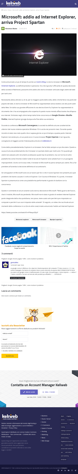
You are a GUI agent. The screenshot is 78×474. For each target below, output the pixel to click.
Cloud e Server (46, 419)
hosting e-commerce (66, 430)
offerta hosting (64, 438)
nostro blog (41, 82)
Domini (44, 422)
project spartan (56, 219)
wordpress (63, 459)
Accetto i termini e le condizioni (12, 351)
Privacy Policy (14, 348)
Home (5, 10)
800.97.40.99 (30, 392)
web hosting (68, 452)
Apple (62, 416)
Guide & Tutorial (47, 428)
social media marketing (67, 448)
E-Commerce (46, 425)
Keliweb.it (30, 426)
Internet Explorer (8, 86)
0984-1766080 (49, 392)
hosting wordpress (65, 434)
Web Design (45, 441)
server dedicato (69, 445)
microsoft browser (39, 219)
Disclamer (4, 428)
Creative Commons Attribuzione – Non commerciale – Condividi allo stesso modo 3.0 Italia (18, 434)
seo (62, 445)
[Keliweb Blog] (13, 3)
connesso (12, 296)
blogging (69, 416)
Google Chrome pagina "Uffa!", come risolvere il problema (25, 259)
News (9, 10)
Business (44, 416)
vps (62, 452)
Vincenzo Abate (11, 29)
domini (63, 420)
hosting (63, 427)
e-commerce (70, 420)
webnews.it (46, 141)
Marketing (45, 435)
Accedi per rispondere (17, 278)
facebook (72, 423)
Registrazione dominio (66, 441)
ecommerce (64, 423)
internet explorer (23, 219)
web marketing (65, 456)
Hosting (44, 431)
